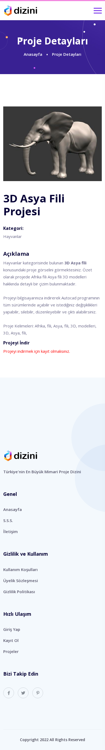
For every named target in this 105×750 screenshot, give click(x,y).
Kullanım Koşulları (20, 569)
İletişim (10, 531)
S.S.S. (8, 520)
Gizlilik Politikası (19, 591)
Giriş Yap (11, 629)
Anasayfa (33, 54)
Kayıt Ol (11, 640)
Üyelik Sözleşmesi (20, 580)
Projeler (11, 651)
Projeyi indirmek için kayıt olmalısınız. (36, 351)
